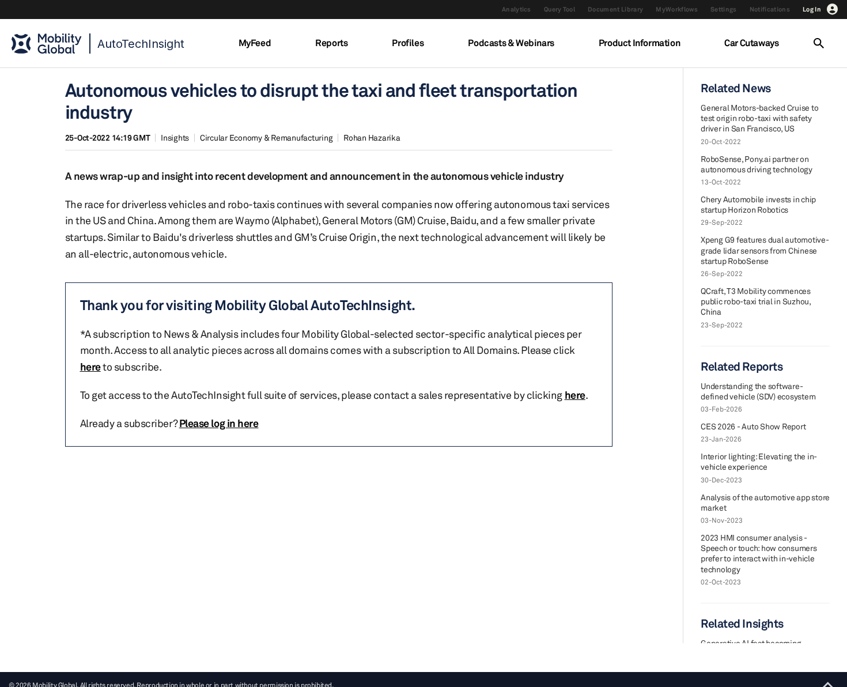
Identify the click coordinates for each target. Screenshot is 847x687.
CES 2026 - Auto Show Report (753, 426)
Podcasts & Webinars (511, 42)
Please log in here (219, 423)
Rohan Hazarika (371, 137)
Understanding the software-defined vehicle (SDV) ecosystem (758, 391)
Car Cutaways (751, 42)
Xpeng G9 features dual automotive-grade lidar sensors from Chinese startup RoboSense (765, 250)
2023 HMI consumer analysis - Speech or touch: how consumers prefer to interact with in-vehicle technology (759, 553)
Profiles (407, 42)
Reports (331, 42)
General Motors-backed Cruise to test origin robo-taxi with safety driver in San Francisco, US (759, 118)
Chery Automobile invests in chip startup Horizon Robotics (758, 204)
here (90, 366)
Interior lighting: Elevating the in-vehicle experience (759, 461)
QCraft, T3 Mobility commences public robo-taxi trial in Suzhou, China (756, 301)
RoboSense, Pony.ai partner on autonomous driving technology (756, 164)
